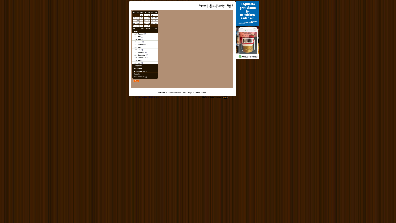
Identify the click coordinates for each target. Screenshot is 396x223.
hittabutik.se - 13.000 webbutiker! (169, 93)
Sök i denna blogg (140, 77)
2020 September (140, 58)
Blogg (212, 5)
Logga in (230, 7)
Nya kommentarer (140, 71)
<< (134, 28)
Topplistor (212, 7)
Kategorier (138, 65)
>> (156, 28)
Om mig (221, 7)
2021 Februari (139, 52)
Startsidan (203, 5)
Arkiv (136, 31)
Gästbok (230, 5)
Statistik (137, 74)
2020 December (140, 55)
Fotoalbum (221, 5)
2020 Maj (137, 63)
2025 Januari (139, 34)
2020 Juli (137, 60)
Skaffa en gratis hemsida (211, 97)
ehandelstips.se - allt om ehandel (194, 93)
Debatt (203, 7)
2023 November (140, 44)
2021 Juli (137, 47)
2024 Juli (137, 36)
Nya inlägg (138, 68)
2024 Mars (138, 42)
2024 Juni (138, 39)
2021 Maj (137, 50)
